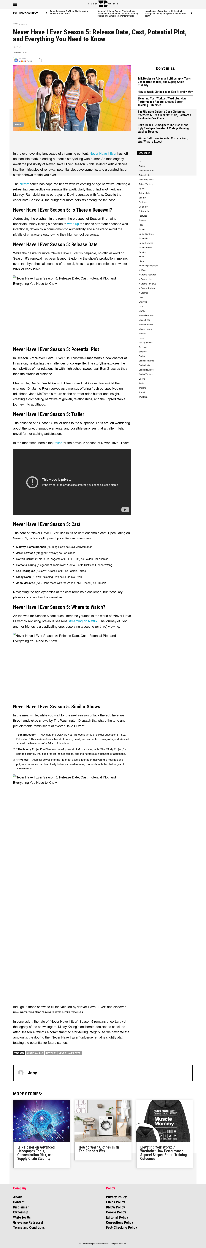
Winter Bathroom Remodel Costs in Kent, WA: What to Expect (163, 139)
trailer (58, 442)
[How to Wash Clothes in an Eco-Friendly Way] (102, 1121)
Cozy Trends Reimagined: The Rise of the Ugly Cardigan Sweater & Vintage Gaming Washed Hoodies (163, 128)
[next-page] (192, 13)
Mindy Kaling (35, 1053)
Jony (18, 46)
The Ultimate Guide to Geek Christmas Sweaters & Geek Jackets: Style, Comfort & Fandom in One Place (164, 115)
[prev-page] (47, 13)
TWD (16, 24)
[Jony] (21, 1072)
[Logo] (103, 3)
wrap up (73, 223)
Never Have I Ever (103, 153)
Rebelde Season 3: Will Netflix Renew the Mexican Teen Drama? (69, 12)
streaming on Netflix (82, 620)
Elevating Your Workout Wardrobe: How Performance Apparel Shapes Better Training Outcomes (162, 102)
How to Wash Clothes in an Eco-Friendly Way (165, 92)
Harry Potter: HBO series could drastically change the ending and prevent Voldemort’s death (165, 13)
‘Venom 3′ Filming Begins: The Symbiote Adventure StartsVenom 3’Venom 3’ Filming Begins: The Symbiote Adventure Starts (117, 13)
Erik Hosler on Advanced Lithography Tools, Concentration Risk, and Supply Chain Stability (164, 82)
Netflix (25, 183)
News (24, 24)
